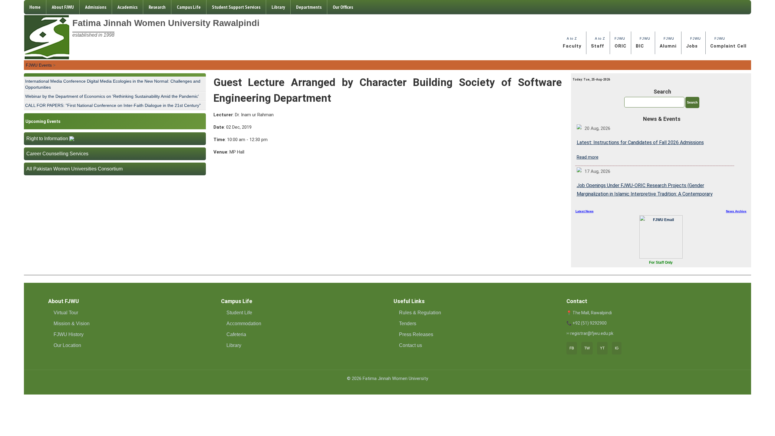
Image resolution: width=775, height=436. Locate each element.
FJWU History (69, 334)
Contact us (410, 345)
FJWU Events (39, 65)
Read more (588, 157)
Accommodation (243, 323)
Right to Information (47, 138)
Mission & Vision (72, 323)
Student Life (239, 312)
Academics (127, 7)
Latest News (584, 211)
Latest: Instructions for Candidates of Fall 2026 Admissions (640, 142)
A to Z (572, 43)
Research (157, 7)
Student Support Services (236, 7)
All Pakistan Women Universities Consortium (74, 168)
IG (616, 348)
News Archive (736, 211)
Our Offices (343, 7)
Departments (309, 7)
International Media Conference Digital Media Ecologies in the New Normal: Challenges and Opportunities (112, 84)
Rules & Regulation (420, 312)
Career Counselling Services (57, 153)
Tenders (407, 323)
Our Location (67, 345)
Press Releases (416, 334)
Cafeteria (236, 334)
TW (587, 348)
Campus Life (189, 7)
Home (35, 7)
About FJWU (63, 7)
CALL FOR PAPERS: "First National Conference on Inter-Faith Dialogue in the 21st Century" (113, 105)
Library (278, 7)
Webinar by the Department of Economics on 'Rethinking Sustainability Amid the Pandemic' (112, 96)
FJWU (620, 43)
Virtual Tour (66, 312)
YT (602, 348)
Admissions (95, 7)
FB (571, 348)
